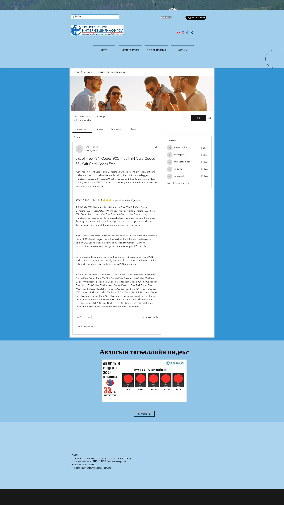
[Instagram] (182, 32)
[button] (130, 48)
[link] (82, 128)
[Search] (185, 118)
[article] (116, 238)
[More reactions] (88, 317)
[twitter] (191, 32)
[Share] (156, 147)
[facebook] (187, 32)
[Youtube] (178, 32)
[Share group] (210, 118)
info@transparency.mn (99, 467)
